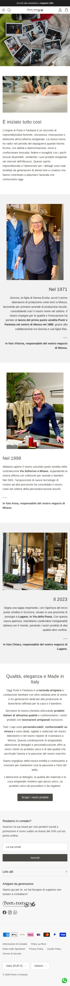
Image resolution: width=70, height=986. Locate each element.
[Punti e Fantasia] (35, 10)
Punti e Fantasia (19, 974)
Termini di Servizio (12, 953)
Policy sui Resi (38, 944)
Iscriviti (35, 857)
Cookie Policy (54, 949)
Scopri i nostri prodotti (35, 797)
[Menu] (3, 10)
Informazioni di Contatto (15, 944)
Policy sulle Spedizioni (14, 949)
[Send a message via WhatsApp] (64, 980)
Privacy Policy (36, 949)
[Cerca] (10, 10)
